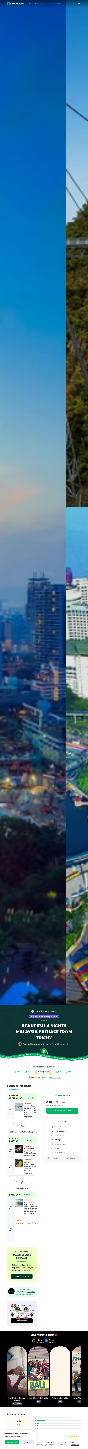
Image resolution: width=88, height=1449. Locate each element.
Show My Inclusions (22, 1276)
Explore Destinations (36, 4)
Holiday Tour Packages (57, 4)
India (27, 1442)
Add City (52, 1127)
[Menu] (79, 4)
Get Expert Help (21, 1321)
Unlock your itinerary (62, 1111)
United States (12, 1442)
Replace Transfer (62, 1135)
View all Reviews (55, 1077)
